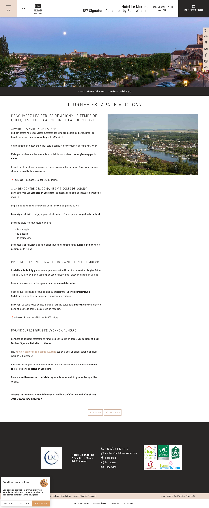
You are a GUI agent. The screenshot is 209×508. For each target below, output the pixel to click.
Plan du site (114, 503)
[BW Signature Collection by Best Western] (35, 8)
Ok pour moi (41, 503)
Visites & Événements (96, 91)
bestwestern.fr (166, 496)
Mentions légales (99, 503)
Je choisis (24, 503)
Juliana (132, 503)
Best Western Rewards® (184, 496)
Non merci (9, 503)
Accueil (81, 91)
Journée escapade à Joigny (119, 91)
